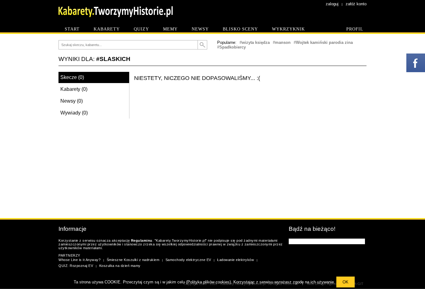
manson (283, 42)
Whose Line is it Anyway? (79, 260)
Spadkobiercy (232, 47)
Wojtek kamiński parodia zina (324, 42)
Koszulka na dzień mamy (120, 266)
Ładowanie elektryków (235, 260)
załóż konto (356, 4)
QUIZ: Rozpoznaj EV (75, 266)
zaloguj (332, 4)
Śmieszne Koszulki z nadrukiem (133, 260)
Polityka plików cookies (208, 282)
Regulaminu (141, 240)
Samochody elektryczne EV (188, 260)
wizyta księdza (256, 42)
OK (345, 282)
